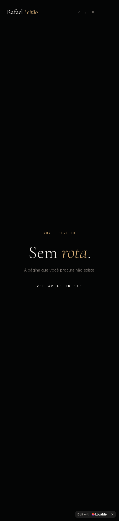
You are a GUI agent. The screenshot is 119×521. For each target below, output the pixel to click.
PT (80, 12)
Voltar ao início (59, 286)
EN (92, 12)
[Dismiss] (112, 514)
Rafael (22, 12)
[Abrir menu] (106, 12)
